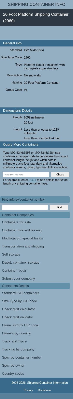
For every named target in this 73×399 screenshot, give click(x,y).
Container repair (14, 270)
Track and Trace (14, 341)
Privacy (29, 390)
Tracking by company (18, 349)
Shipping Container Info (36, 4)
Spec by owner (13, 365)
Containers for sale (16, 222)
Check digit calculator (18, 309)
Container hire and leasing (22, 230)
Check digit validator (17, 317)
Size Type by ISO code (19, 301)
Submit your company (18, 278)
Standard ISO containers (20, 293)
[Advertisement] (36, 33)
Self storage (11, 254)
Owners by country (16, 333)
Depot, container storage (20, 262)
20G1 (32, 179)
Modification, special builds (22, 238)
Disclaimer (44, 390)
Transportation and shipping (23, 246)
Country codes (13, 373)
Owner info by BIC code (20, 325)
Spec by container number (22, 357)
